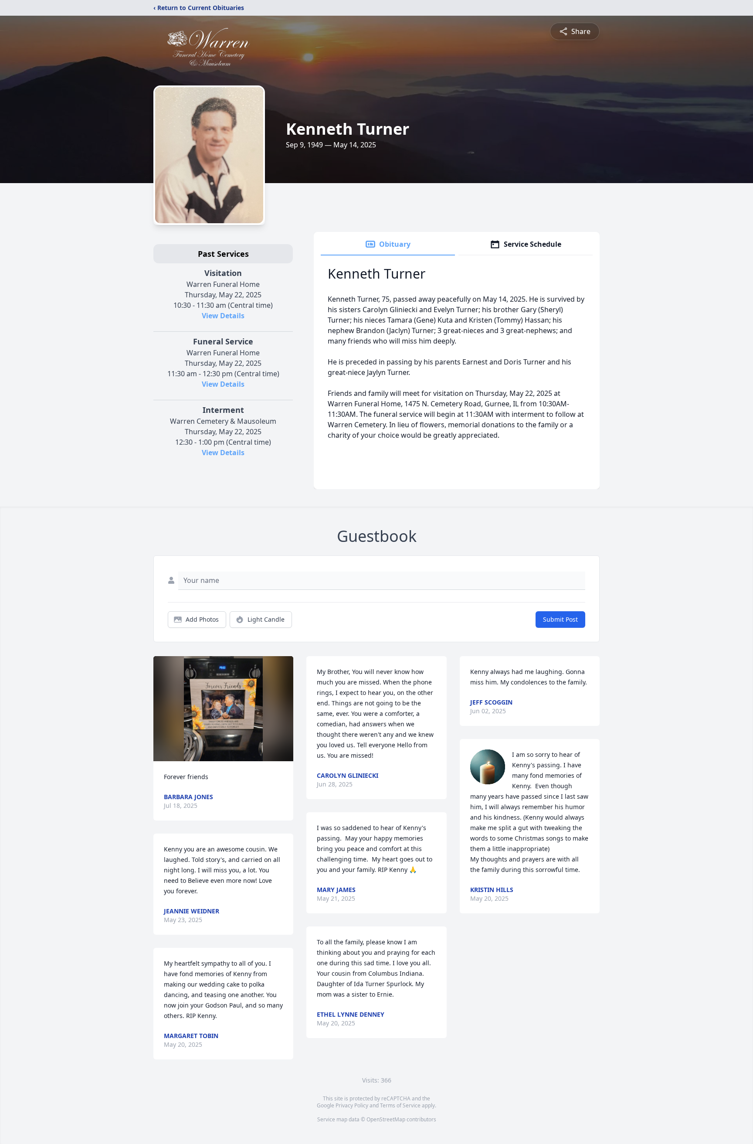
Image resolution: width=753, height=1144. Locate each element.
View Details (223, 315)
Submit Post (560, 619)
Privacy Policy (352, 1105)
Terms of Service (400, 1105)
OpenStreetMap (385, 1119)
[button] (223, 708)
